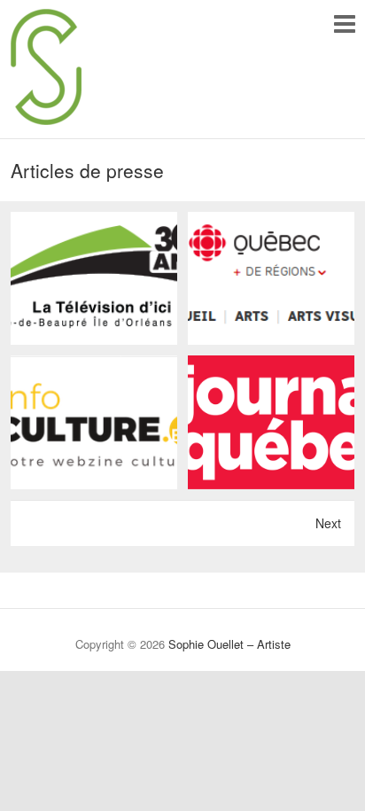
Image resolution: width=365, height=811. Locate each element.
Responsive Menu (344, 23)
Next (328, 523)
